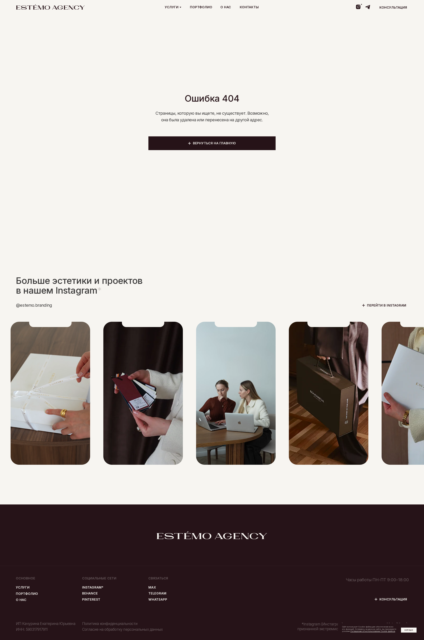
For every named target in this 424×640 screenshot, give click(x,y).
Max (152, 587)
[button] (173, 7)
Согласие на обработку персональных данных (122, 629)
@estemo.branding (34, 305)
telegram (157, 593)
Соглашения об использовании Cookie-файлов (372, 631)
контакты (249, 7)
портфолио (201, 7)
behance (90, 593)
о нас (225, 7)
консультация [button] (393, 7)
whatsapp (157, 599)
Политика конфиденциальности (109, 623)
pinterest (91, 599)
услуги (23, 587)
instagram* (93, 587)
